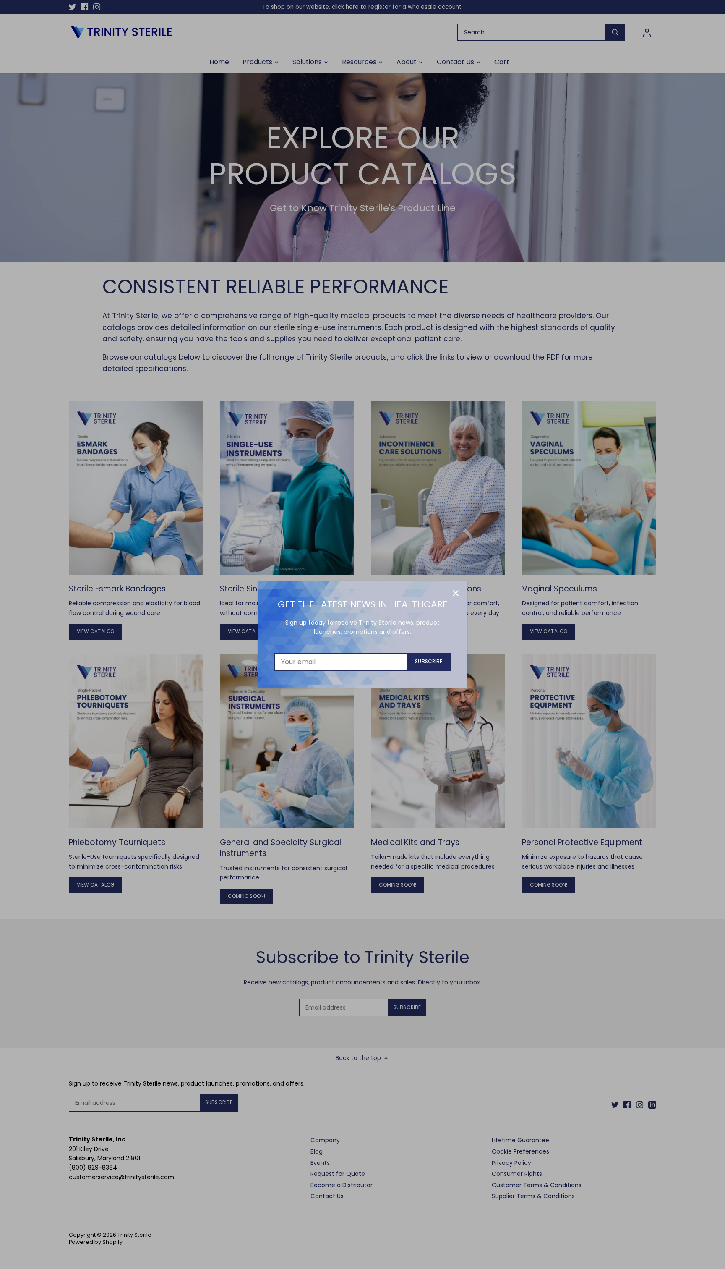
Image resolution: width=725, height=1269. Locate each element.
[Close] (455, 593)
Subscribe (428, 661)
